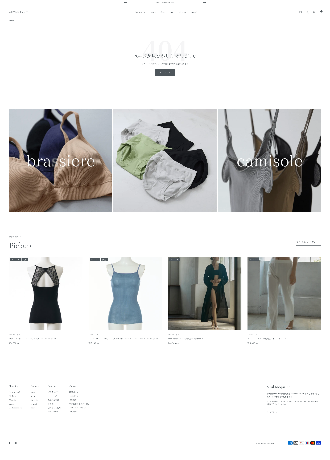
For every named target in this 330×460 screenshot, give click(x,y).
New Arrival (14, 392)
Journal (194, 12)
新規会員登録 (53, 400)
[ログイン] (314, 12)
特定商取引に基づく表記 (79, 404)
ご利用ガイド (53, 392)
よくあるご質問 (54, 407)
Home (11, 20)
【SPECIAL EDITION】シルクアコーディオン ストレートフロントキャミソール (124, 339)
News (172, 12)
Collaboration (15, 407)
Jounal (34, 404)
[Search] (308, 12)
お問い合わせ (53, 411)
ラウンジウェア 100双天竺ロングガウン (185, 339)
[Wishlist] (300, 12)
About (162, 12)
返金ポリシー (74, 396)
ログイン (51, 404)
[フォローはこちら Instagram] (15, 443)
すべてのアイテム (306, 241)
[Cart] (319, 12)
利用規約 (73, 411)
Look (152, 12)
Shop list (183, 12)
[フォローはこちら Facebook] (9, 443)
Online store (138, 12)
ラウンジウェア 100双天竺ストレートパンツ (267, 339)
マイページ (52, 396)
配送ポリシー (74, 392)
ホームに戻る (165, 73)
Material (13, 400)
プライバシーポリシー (78, 407)
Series (12, 404)
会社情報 (73, 400)
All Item (12, 396)
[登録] (319, 412)
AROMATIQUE (14, 334)
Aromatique (94, 334)
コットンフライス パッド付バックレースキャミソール (33, 339)
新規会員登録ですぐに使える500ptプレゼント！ (165, 2)
